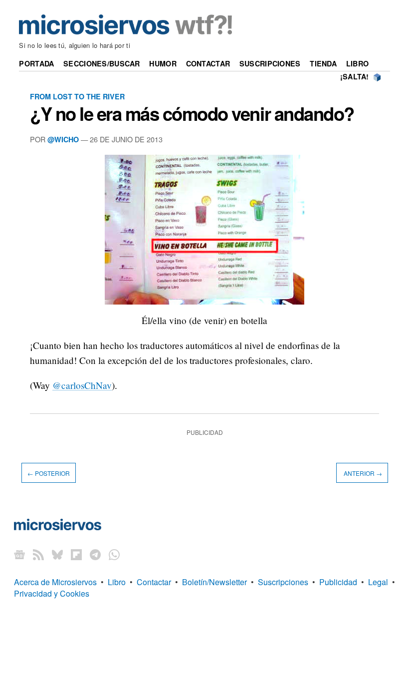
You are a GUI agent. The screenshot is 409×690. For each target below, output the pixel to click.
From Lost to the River (77, 96)
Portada (36, 63)
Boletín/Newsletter (214, 582)
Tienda (323, 63)
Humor (162, 63)
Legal (378, 582)
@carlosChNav (82, 385)
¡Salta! (354, 76)
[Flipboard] (76, 554)
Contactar (208, 63)
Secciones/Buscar (101, 63)
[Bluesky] (57, 554)
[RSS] (38, 554)
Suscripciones (270, 63)
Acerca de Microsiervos (55, 582)
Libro (357, 63)
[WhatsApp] (114, 554)
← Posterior (48, 472)
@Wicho (63, 139)
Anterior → (362, 472)
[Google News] (19, 554)
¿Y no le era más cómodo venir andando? (192, 113)
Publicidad (338, 582)
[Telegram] (95, 554)
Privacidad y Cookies (51, 593)
